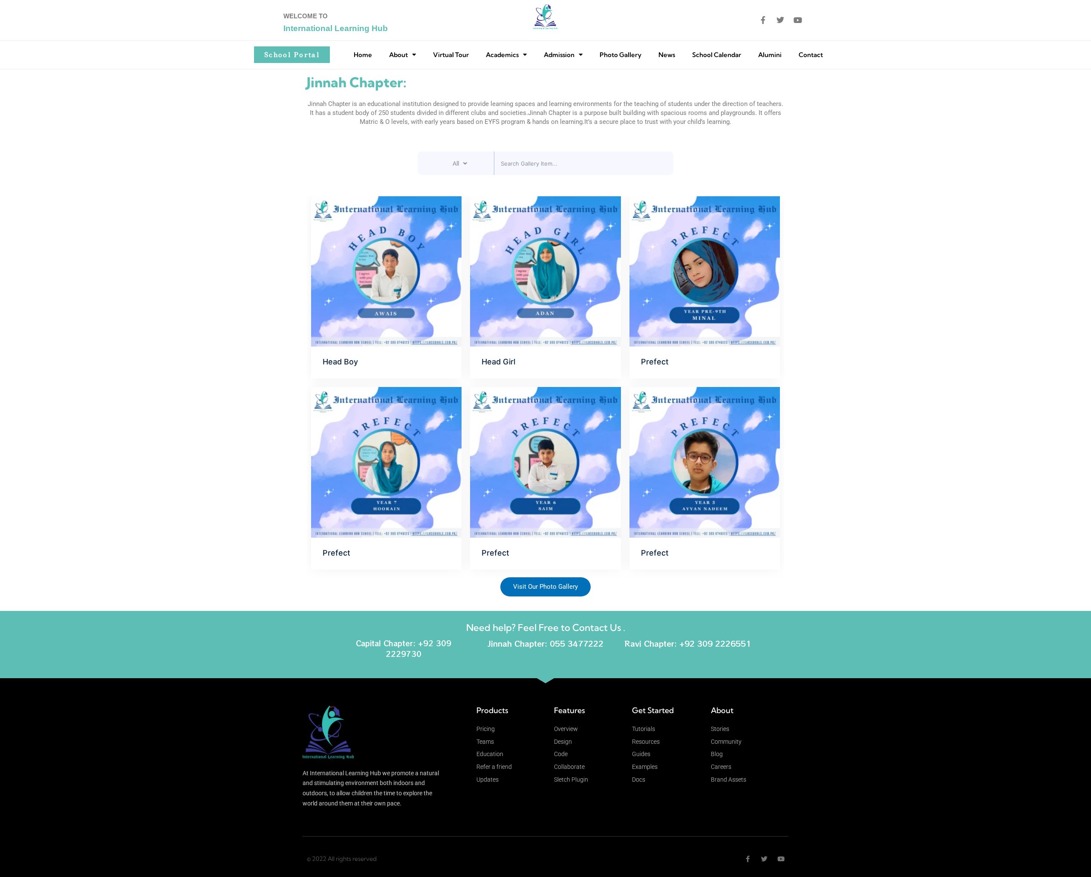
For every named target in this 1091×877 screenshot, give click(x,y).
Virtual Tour (451, 55)
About (398, 55)
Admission (559, 55)
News (666, 55)
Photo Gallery (620, 55)
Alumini (770, 55)
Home (363, 55)
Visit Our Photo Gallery (545, 586)
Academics (502, 55)
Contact (811, 55)
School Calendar (716, 55)
